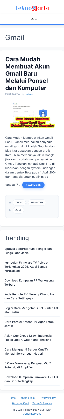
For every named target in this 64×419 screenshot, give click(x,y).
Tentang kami (27, 397)
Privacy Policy (47, 397)
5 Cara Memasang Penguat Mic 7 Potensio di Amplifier (27, 365)
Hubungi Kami (20, 403)
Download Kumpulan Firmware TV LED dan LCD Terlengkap (31, 379)
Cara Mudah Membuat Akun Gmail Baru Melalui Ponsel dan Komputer (27, 73)
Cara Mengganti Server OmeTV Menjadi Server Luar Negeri (26, 351)
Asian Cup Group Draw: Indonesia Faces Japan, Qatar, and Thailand (28, 337)
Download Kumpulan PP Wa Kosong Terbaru (29, 282)
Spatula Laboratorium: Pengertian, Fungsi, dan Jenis (28, 251)
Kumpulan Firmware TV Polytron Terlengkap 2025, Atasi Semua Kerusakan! (26, 266)
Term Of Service (42, 403)
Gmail (18, 210)
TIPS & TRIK (37, 202)
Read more (33, 185)
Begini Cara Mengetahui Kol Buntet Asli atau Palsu (31, 310)
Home (12, 397)
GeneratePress (32, 413)
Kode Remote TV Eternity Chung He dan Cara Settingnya (29, 296)
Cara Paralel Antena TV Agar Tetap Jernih (29, 324)
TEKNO (19, 202)
